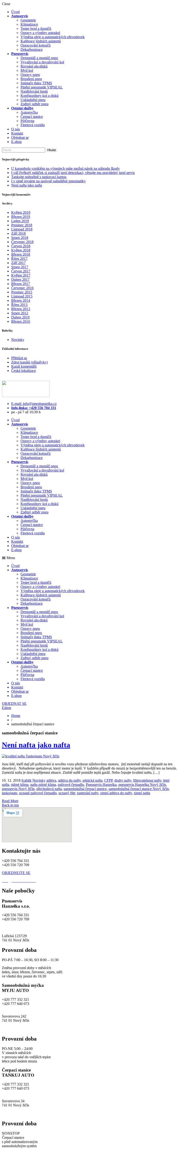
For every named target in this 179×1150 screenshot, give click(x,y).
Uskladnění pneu (33, 100)
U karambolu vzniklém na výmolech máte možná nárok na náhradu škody (65, 168)
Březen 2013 (20, 309)
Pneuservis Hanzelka (101, 785)
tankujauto (9, 793)
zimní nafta (142, 793)
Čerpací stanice (32, 117)
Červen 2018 (20, 246)
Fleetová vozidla (33, 125)
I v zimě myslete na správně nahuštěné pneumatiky (48, 181)
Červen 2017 (20, 271)
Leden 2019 (20, 221)
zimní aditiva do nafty (116, 793)
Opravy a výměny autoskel (40, 33)
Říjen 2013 (19, 305)
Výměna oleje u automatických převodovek (53, 37)
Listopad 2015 (21, 296)
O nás (15, 129)
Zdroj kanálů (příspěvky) (29, 362)
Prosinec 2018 (21, 225)
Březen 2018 (20, 254)
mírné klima (19, 785)
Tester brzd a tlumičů (36, 29)
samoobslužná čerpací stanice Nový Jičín (139, 789)
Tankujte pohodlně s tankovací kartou (38, 177)
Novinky (17, 340)
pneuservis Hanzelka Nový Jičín (142, 785)
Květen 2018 (20, 250)
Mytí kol (27, 70)
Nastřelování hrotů (34, 91)
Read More (10, 801)
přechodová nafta (49, 789)
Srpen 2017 (19, 267)
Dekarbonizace (32, 49)
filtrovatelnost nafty (147, 780)
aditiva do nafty (69, 780)
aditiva (51, 780)
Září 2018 (18, 233)
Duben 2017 (20, 280)
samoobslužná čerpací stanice (85, 789)
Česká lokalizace (23, 371)
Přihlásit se (19, 358)
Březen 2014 (20, 300)
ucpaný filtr (67, 793)
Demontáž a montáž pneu (39, 58)
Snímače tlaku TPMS (36, 83)
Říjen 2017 (19, 259)
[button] (89, 558)
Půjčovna (27, 121)
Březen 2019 (20, 217)
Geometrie (28, 20)
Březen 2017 (20, 284)
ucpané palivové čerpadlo (38, 793)
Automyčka (29, 112)
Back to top (10, 805)
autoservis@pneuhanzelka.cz (58, 927)
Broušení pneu (31, 79)
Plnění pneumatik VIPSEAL (42, 87)
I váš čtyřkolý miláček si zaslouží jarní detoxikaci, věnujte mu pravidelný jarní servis (73, 173)
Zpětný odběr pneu (34, 104)
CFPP (108, 780)
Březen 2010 (20, 321)
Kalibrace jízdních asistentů (41, 41)
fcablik (26, 780)
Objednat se (20, 137)
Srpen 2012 (19, 313)
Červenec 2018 (22, 242)
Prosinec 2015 (21, 292)
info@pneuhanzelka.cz (19, 927)
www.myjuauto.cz (15, 1029)
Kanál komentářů (24, 366)
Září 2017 (18, 263)
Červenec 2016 (22, 288)
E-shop (16, 142)
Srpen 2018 (19, 238)
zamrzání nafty (87, 793)
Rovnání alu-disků (34, 66)
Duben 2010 (20, 317)
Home (15, 716)
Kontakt (17, 133)
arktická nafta (92, 780)
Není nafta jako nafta (26, 185)
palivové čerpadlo (71, 785)
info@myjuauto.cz (15, 1008)
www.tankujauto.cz (16, 1114)
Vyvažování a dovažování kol (42, 62)
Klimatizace (29, 24)
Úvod (15, 12)
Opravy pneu (30, 75)
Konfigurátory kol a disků (40, 96)
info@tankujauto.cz (16, 1093)
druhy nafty (122, 780)
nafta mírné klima (43, 785)
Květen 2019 (20, 212)
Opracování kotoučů (36, 45)
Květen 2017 (20, 275)
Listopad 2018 (21, 229)
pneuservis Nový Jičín (18, 789)
